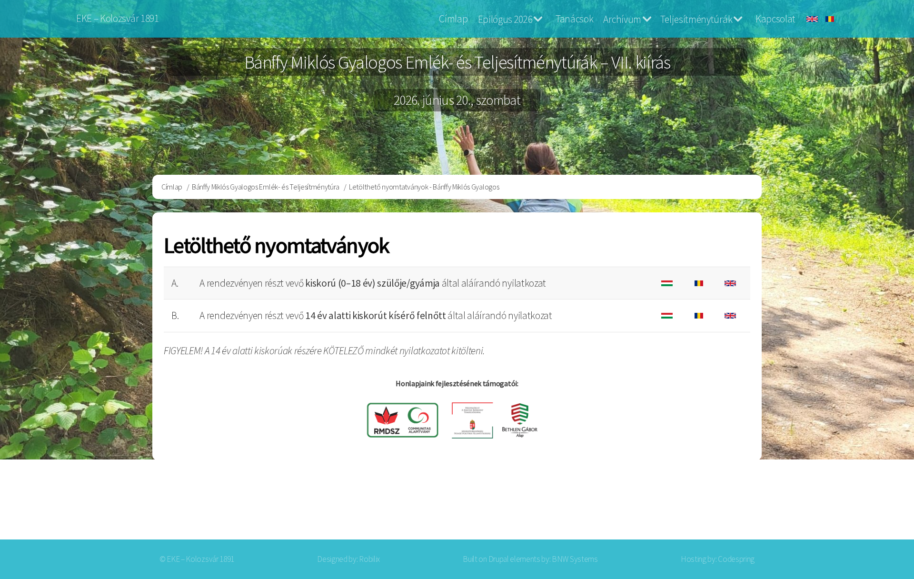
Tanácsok (574, 18)
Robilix (369, 559)
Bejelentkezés (788, 501)
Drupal (498, 559)
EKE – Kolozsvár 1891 (117, 18)
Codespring (736, 559)
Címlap (453, 18)
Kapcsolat (775, 18)
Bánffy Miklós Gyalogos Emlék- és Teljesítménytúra (265, 186)
